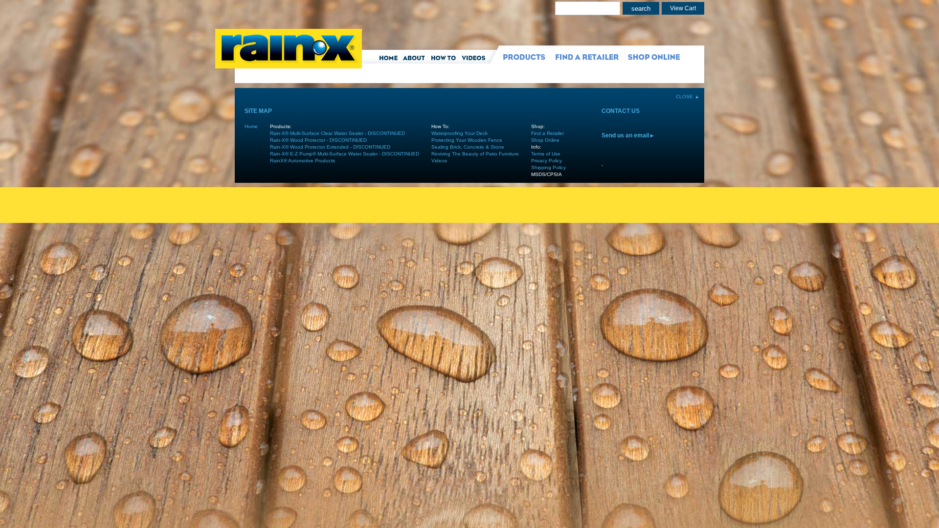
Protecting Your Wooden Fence (466, 140)
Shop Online (545, 140)
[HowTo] (445, 59)
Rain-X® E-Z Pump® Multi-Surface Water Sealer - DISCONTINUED (344, 153)
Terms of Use (545, 153)
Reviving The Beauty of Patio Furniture (475, 153)
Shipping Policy (548, 167)
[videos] (477, 59)
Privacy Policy (546, 160)
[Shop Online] (652, 59)
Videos (439, 160)
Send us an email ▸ (627, 135)
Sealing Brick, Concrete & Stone (467, 147)
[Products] (520, 59)
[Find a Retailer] (583, 59)
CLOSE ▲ (687, 96)
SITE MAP (258, 111)
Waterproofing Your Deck (459, 133)
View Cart (683, 8)
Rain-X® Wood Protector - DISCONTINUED (318, 140)
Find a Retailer (547, 133)
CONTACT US (621, 111)
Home (251, 126)
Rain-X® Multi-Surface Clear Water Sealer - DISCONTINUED (337, 133)
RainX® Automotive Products (302, 160)
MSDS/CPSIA (546, 174)
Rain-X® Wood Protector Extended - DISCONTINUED (330, 147)
